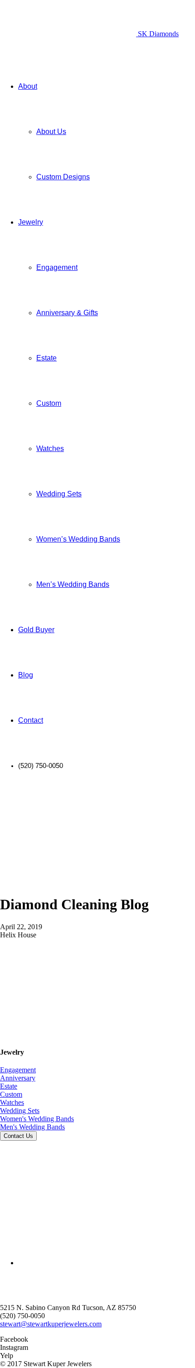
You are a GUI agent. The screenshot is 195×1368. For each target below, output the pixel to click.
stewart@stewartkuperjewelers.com (51, 1324)
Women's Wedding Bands (37, 1119)
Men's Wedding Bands (32, 1127)
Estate (8, 1086)
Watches (12, 1102)
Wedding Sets (19, 1110)
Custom (11, 1094)
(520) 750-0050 (22, 1316)
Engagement (18, 1070)
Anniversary (17, 1078)
